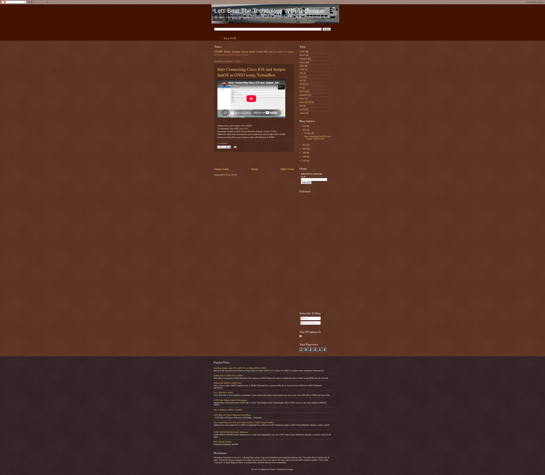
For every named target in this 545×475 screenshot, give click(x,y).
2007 (304, 161)
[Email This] (218, 147)
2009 (304, 153)
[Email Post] (235, 147)
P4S (266, 52)
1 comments (222, 143)
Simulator (235, 52)
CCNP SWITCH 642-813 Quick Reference (231, 432)
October (308, 133)
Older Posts (287, 169)
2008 (304, 157)
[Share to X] (224, 147)
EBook (227, 52)
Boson (224, 55)
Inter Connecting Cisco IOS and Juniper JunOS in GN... (317, 137)
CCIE (271, 52)
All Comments (309, 323)
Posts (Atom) (231, 175)
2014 (304, 126)
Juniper (246, 55)
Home (254, 169)
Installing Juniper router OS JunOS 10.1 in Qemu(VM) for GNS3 (240, 368)
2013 (304, 130)
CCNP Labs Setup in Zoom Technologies (230, 400)
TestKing (290, 52)
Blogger (290, 469)
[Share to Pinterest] (229, 147)
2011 (304, 145)
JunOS (241, 55)
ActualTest (217, 55)
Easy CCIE (230, 38)
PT (285, 52)
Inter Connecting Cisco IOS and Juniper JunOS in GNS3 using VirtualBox (251, 72)
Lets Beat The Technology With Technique (269, 10)
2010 (304, 149)
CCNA (259, 52)
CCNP (218, 51)
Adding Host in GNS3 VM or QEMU (228, 376)
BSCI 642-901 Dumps (222, 442)
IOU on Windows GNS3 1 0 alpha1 (228, 410)
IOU (237, 55)
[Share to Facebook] (226, 147)
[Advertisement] (254, 159)
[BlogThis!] (221, 147)
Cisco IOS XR (230, 55)
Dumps (244, 52)
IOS (275, 52)
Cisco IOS (243, 129)
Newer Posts (221, 169)
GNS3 (252, 52)
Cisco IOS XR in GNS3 (223, 393)
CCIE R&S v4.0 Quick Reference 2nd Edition (232, 415)
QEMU (280, 52)
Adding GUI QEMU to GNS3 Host (227, 383)
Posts (305, 318)
